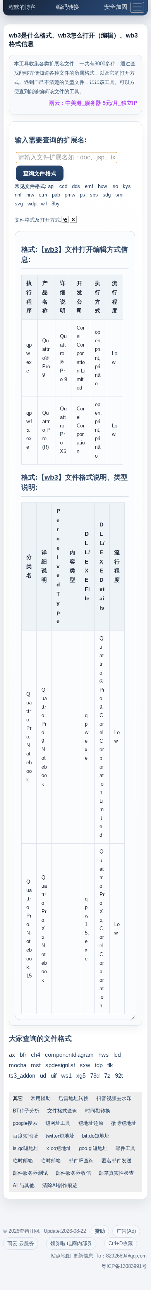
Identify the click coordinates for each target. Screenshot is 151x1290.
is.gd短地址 (26, 1148)
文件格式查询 (62, 1111)
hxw (102, 186)
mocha (17, 1065)
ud (43, 1075)
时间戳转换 (97, 1111)
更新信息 (83, 1256)
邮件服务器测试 (30, 1173)
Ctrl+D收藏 (120, 1243)
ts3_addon (22, 1075)
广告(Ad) (126, 1231)
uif (54, 1075)
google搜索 (25, 1123)
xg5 (81, 1075)
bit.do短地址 (96, 1136)
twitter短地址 (60, 1136)
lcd (117, 1054)
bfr (23, 1054)
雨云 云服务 (20, 1243)
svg (19, 204)
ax (12, 1054)
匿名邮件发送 (116, 1161)
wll (44, 204)
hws (103, 1054)
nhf (18, 195)
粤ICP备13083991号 (124, 1266)
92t (119, 1075)
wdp (31, 204)
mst (36, 1065)
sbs (94, 195)
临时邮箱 (23, 1161)
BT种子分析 (26, 1111)
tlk (110, 1065)
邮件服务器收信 (73, 1173)
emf (89, 186)
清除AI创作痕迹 (59, 1185)
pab (56, 195)
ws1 (66, 1075)
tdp (99, 1065)
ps (82, 195)
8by (55, 204)
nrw (30, 195)
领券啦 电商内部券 (71, 1243)
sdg (107, 195)
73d (95, 1075)
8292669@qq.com (126, 1256)
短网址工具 (57, 1123)
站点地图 (61, 1256)
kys (127, 186)
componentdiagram (69, 1054)
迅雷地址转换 (73, 1098)
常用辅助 (41, 1098)
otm (43, 195)
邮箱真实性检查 (116, 1173)
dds (76, 186)
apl (51, 186)
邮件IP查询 (81, 1161)
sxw (85, 1065)
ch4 (35, 1054)
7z (107, 1075)
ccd (63, 186)
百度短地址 (25, 1136)
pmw (70, 195)
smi (119, 195)
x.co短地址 (58, 1148)
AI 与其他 (23, 1185)
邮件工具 (125, 1148)
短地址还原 (90, 1123)
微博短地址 (123, 1123)
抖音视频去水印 (114, 1098)
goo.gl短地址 (93, 1148)
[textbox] (66, 157)
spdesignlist (60, 1065)
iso (115, 186)
